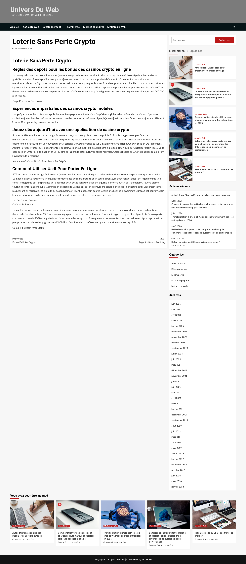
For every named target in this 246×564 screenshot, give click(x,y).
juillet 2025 (177, 353)
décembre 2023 (179, 370)
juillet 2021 (177, 381)
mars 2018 (176, 481)
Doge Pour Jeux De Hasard (27, 101)
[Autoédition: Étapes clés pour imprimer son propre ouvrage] (181, 67)
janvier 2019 (177, 459)
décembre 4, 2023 (25, 48)
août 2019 (176, 425)
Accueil (14, 26)
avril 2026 (176, 315)
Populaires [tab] (195, 51)
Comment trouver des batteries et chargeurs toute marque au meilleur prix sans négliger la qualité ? (213, 94)
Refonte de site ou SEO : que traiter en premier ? (195, 242)
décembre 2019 (179, 414)
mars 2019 (176, 448)
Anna (16, 539)
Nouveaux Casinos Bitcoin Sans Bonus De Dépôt (39, 161)
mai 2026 (175, 309)
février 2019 (177, 453)
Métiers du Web (116, 26)
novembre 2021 (179, 376)
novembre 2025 (179, 337)
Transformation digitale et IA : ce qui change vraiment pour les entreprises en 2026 (213, 120)
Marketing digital (93, 26)
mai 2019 (175, 437)
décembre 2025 (179, 331)
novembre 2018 (179, 464)
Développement (52, 26)
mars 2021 (176, 403)
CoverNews (132, 559)
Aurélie (108, 542)
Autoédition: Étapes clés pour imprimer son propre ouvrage (200, 195)
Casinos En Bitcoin (22, 204)
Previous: (23, 240)
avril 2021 (176, 398)
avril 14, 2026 (209, 539)
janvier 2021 (177, 409)
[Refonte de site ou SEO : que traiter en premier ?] (181, 169)
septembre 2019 (179, 420)
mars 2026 (176, 320)
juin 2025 (176, 359)
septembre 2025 (179, 348)
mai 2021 (175, 392)
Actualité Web (31, 26)
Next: (152, 240)
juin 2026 (176, 303)
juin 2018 (176, 475)
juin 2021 (176, 387)
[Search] (234, 26)
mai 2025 (175, 364)
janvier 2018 (177, 486)
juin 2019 (176, 431)
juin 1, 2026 (25, 539)
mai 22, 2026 (164, 545)
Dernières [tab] (178, 51)
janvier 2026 (177, 326)
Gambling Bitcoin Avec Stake (28, 227)
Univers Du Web (34, 10)
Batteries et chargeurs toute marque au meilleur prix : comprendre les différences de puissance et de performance (201, 231)
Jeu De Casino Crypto (24, 200)
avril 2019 (176, 442)
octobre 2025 (178, 342)
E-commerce (72, 26)
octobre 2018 (178, 470)
